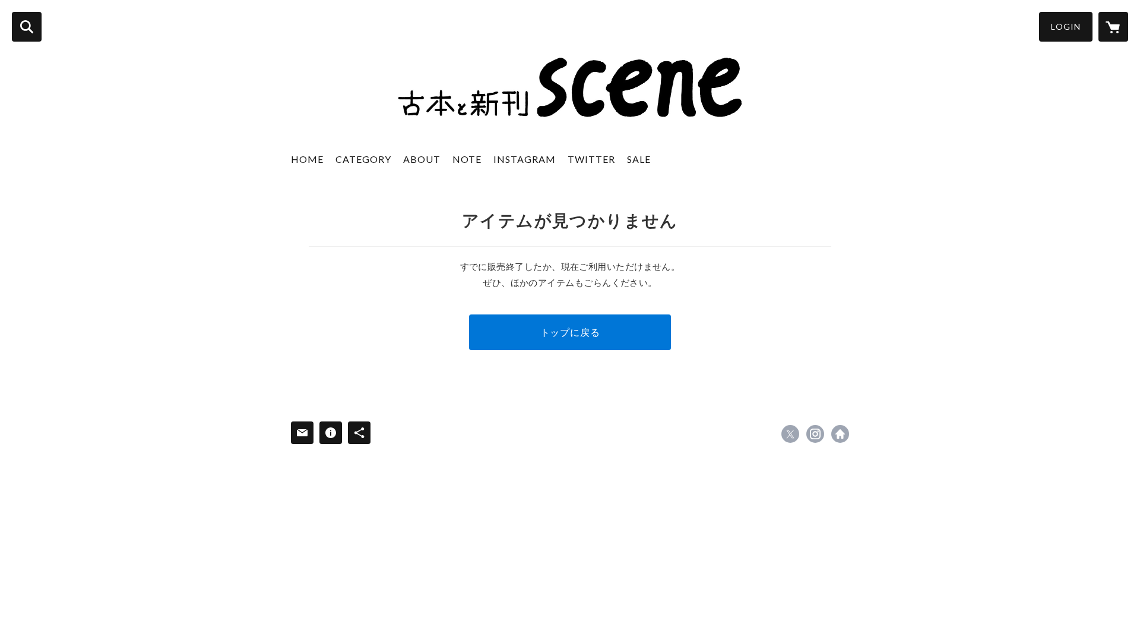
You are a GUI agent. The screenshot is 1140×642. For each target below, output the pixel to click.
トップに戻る (570, 332)
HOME (307, 159)
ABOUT (422, 159)
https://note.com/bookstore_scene (840, 434)
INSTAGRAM (524, 159)
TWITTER (591, 159)
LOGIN (1066, 26)
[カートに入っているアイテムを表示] (1113, 27)
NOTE (467, 159)
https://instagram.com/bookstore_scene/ (815, 434)
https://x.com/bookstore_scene (790, 434)
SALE (639, 159)
